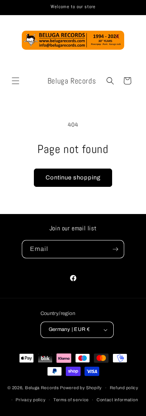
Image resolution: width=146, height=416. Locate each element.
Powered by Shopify (81, 387)
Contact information (117, 399)
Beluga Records (42, 387)
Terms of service (71, 399)
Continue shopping (73, 177)
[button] (15, 80)
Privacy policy (31, 399)
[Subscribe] (115, 249)
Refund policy (124, 387)
